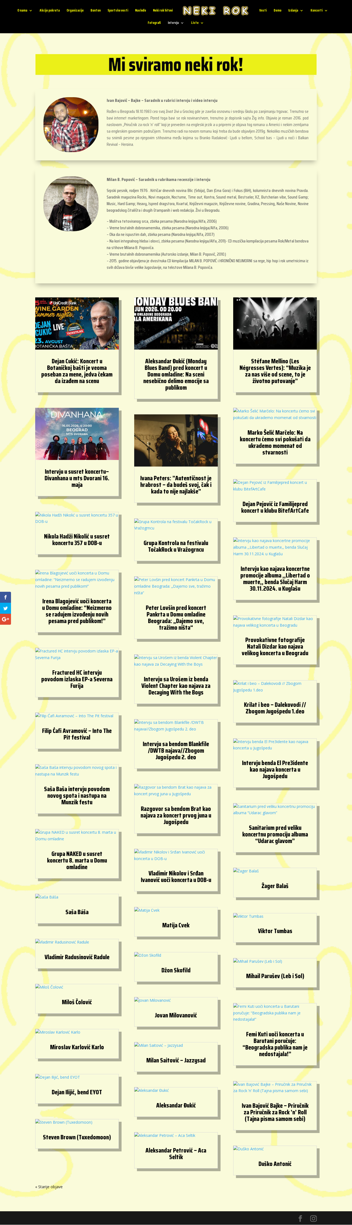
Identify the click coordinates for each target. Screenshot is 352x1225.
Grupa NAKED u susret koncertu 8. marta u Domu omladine (77, 860)
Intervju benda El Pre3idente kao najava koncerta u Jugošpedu (275, 769)
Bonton (95, 11)
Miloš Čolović (77, 1002)
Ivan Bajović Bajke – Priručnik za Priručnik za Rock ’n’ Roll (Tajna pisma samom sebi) (275, 1112)
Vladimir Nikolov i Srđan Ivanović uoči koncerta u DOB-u (176, 876)
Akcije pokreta (50, 11)
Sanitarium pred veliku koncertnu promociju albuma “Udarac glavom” (275, 834)
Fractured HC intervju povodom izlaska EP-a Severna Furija (76, 679)
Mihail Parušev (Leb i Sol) (275, 976)
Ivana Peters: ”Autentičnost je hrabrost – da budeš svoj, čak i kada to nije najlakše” (175, 484)
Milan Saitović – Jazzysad (176, 1060)
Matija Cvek (175, 925)
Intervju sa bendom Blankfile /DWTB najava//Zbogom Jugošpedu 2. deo (176, 750)
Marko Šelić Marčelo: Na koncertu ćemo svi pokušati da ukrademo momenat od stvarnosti (275, 442)
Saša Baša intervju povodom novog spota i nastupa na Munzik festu (77, 795)
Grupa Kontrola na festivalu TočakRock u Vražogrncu (176, 546)
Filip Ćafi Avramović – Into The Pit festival (77, 734)
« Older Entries (48, 1186)
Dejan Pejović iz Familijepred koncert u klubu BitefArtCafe (275, 507)
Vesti (263, 11)
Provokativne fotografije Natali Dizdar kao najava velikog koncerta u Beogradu (275, 646)
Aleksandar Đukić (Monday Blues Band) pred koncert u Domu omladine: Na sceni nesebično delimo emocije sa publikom (176, 374)
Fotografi (154, 23)
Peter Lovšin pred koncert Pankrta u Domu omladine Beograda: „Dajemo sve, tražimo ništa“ (176, 617)
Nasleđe (140, 11)
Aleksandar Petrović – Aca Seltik (175, 1153)
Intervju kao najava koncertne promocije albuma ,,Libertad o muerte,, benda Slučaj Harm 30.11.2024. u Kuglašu (275, 578)
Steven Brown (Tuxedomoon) (77, 1137)
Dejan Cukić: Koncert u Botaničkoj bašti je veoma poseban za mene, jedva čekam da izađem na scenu (76, 371)
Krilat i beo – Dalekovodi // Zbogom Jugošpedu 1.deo (275, 708)
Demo (277, 11)
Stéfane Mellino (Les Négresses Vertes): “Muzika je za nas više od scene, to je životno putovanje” (275, 371)
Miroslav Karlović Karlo (77, 1047)
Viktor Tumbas (275, 931)
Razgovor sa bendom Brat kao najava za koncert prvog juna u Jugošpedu (176, 815)
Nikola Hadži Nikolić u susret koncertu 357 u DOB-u (77, 539)
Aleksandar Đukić (176, 1105)
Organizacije (75, 11)
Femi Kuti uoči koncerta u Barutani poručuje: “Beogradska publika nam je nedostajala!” (275, 1044)
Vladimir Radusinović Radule (77, 957)
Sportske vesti (118, 11)
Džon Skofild (176, 970)
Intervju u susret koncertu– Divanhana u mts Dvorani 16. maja (77, 478)
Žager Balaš (275, 886)
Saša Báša (77, 912)
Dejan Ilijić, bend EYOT (77, 1092)
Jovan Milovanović (176, 1015)
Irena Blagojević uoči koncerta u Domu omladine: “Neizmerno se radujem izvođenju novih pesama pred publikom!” (77, 611)
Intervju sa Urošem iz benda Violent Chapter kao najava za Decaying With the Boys (175, 685)
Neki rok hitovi (163, 11)
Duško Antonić (275, 1164)
